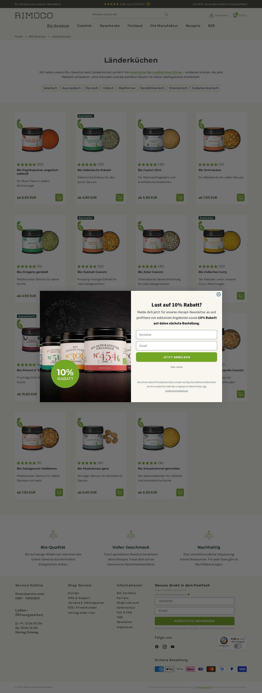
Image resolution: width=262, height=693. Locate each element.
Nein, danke (177, 367)
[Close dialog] (219, 294)
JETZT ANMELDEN (176, 357)
